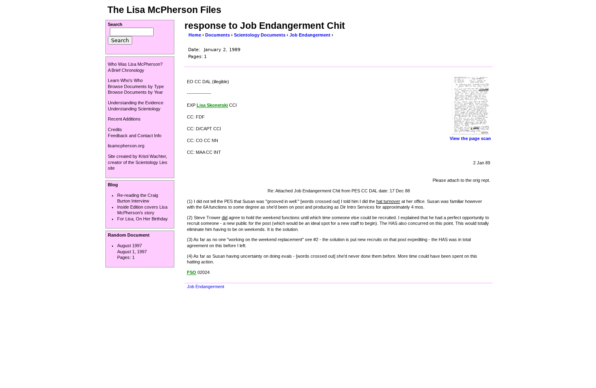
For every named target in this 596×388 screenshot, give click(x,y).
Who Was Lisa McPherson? (135, 64)
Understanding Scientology (134, 108)
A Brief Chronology (126, 70)
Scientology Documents (259, 34)
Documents (217, 34)
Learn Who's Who (125, 80)
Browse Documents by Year (135, 92)
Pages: (124, 257)
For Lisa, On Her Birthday (142, 218)
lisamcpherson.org (126, 145)
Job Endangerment (309, 34)
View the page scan (470, 138)
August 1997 (129, 245)
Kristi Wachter (152, 156)
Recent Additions (124, 118)
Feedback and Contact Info (134, 135)
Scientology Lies (151, 162)
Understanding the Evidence (135, 102)
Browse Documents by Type (136, 86)
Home (195, 34)
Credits (115, 129)
